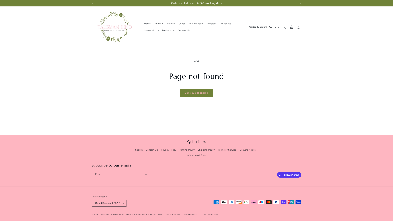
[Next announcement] (300, 3)
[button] (166, 30)
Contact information (210, 214)
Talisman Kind (106, 214)
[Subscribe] (146, 174)
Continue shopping (196, 93)
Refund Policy (187, 149)
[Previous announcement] (92, 3)
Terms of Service (227, 149)
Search (139, 149)
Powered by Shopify (122, 214)
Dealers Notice (247, 149)
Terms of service (172, 214)
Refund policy (140, 214)
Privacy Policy (168, 149)
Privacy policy (156, 214)
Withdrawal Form (196, 155)
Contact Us (152, 149)
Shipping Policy (206, 149)
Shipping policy (190, 214)
